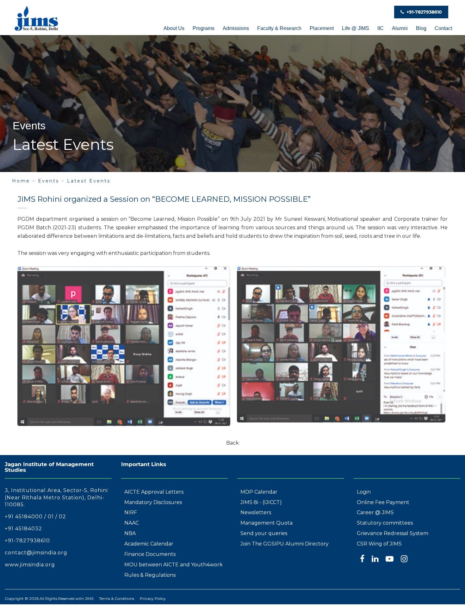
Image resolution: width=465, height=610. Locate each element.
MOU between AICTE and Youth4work (173, 565)
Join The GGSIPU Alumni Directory (284, 544)
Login (364, 492)
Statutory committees (385, 523)
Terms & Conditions (116, 598)
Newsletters (255, 512)
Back (232, 443)
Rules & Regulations (150, 575)
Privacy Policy (153, 598)
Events (48, 181)
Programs (203, 28)
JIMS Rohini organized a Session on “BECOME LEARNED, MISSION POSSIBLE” (164, 199)
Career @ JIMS (375, 512)
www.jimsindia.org (30, 565)
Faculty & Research (279, 28)
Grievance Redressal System (392, 533)
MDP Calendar (258, 492)
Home (21, 181)
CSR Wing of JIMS (379, 544)
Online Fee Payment (383, 502)
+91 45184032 (23, 529)
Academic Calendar (148, 544)
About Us (174, 28)
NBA (130, 533)
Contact (443, 28)
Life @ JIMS (355, 28)
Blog (421, 28)
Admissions (236, 28)
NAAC (131, 523)
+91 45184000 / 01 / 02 (35, 517)
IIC (380, 28)
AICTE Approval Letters (153, 492)
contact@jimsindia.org (36, 553)
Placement (322, 28)
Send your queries (263, 533)
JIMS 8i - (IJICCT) (261, 502)
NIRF (130, 512)
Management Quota (266, 523)
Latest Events (88, 181)
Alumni (400, 28)
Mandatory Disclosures (153, 502)
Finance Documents (150, 554)
